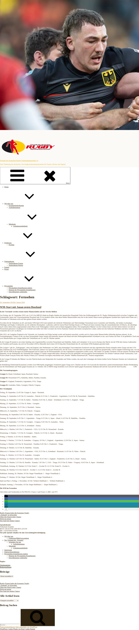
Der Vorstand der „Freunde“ (14, 540)
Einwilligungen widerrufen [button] (18, 292)
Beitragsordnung (5, 567)
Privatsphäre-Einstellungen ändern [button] (20, 288)
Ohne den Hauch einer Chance (10, 517)
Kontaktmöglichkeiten (16, 205)
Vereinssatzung (5, 565)
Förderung (8, 243)
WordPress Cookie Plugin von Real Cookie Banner (17, 629)
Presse (6, 269)
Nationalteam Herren (16, 265)
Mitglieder (12, 224)
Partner (6, 267)
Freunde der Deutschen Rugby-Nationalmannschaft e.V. (19, 161)
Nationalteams (9, 261)
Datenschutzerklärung (11, 552)
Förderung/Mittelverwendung (19, 538)
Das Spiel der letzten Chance (10, 521)
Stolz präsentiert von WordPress (26, 627)
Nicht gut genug (5, 519)
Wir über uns (8, 204)
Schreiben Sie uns (15, 542)
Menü (68, 183)
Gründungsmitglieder (20, 226)
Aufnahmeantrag (14, 207)
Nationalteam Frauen (16, 263)
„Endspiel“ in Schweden (8, 515)
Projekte (11, 245)
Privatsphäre (8, 286)
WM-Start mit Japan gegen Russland (20, 307)
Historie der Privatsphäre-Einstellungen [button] (22, 290)
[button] (6, 496)
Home (6, 187)
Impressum (8, 550)
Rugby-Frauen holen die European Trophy (14, 513)
